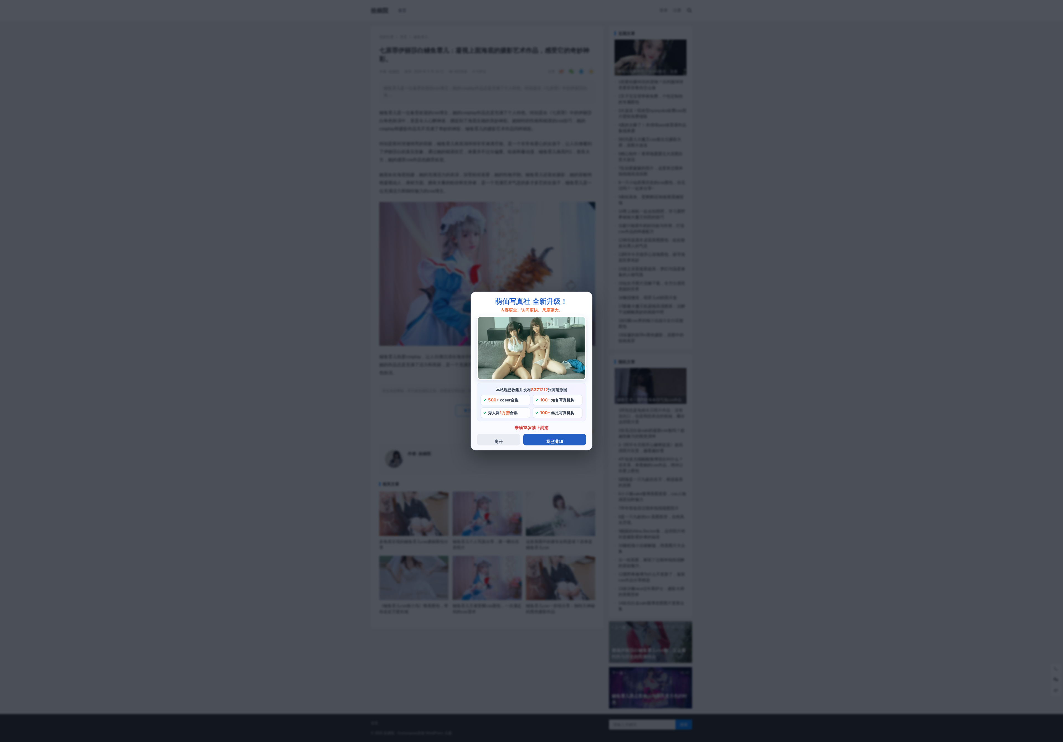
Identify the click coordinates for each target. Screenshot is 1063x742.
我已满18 (554, 441)
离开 (498, 441)
